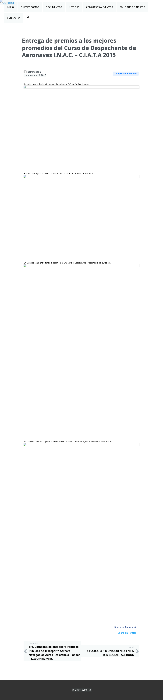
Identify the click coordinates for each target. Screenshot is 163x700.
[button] (28, 17)
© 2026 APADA (82, 690)
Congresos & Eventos (126, 73)
